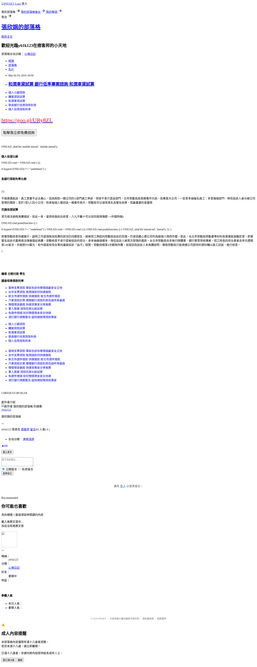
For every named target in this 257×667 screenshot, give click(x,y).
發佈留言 (7, 473)
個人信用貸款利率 (19, 109)
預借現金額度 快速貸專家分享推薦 (29, 304)
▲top (4, 445)
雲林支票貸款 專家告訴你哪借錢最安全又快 (35, 287)
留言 (33, 429)
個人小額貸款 (16, 92)
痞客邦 (25, 429)
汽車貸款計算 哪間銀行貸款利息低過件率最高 (36, 300)
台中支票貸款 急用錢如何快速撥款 (29, 291)
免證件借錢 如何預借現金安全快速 (29, 312)
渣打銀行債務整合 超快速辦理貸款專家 (32, 317)
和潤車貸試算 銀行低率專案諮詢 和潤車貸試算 (51, 84)
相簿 (11, 60)
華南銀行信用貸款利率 (22, 105)
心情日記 (30, 54)
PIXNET (102, 618)
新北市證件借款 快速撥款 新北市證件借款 (34, 296)
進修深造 (28, 439)
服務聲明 (161, 618)
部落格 (12, 65)
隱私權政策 (148, 618)
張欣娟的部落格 (21, 27)
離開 (20, 660)
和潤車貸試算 (16, 100)
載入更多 (7, 452)
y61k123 (6, 409)
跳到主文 (7, 36)
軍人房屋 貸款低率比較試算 (25, 308)
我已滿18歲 (8, 660)
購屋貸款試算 (16, 96)
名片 (11, 69)
